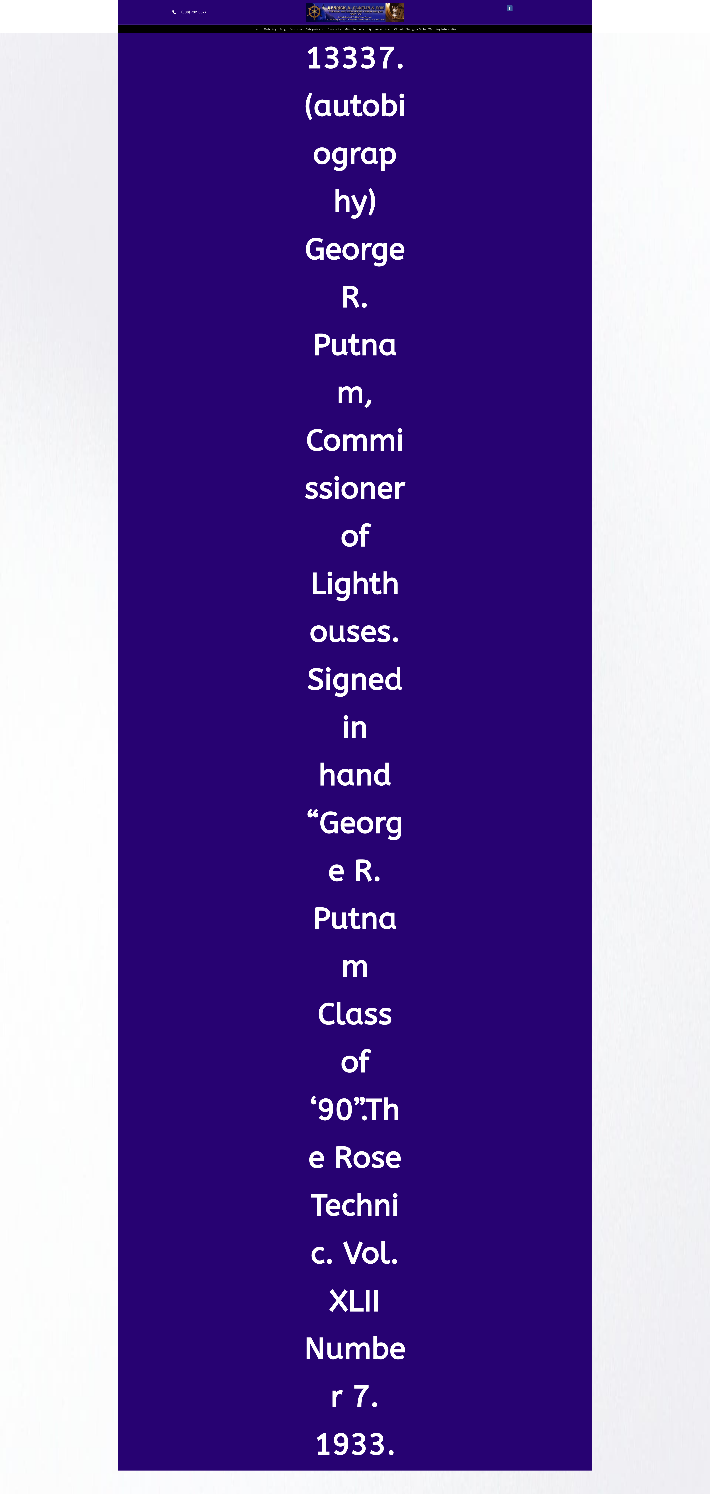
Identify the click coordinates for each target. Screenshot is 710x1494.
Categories (313, 29)
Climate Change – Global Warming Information (425, 29)
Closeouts (334, 29)
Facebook (296, 29)
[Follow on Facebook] (510, 8)
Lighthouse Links (379, 29)
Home (256, 29)
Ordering (270, 29)
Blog (283, 29)
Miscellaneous (354, 29)
